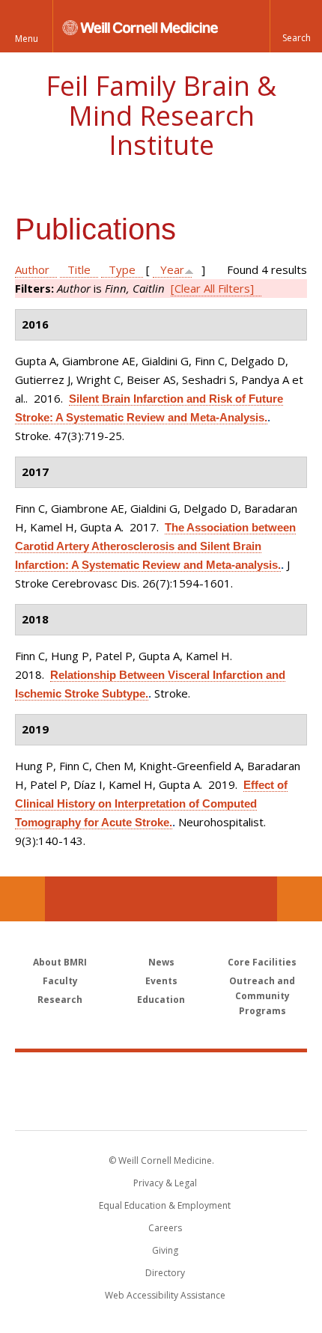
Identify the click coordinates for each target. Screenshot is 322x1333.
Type (122, 269)
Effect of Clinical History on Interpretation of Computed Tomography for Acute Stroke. (151, 803)
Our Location (22, 898)
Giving (165, 1250)
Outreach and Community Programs (262, 995)
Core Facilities (262, 962)
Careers (165, 1227)
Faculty (60, 980)
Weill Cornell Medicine (161, 1075)
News (161, 962)
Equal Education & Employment (165, 1205)
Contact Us (299, 898)
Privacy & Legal (165, 1183)
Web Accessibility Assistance (165, 1295)
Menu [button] (26, 38)
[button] (296, 26)
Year (172, 269)
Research (59, 999)
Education (161, 999)
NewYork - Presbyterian (161, 1106)
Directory (165, 1272)
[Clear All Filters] (212, 288)
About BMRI (60, 962)
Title (79, 269)
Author (32, 269)
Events (161, 980)
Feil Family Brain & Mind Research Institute (161, 115)
